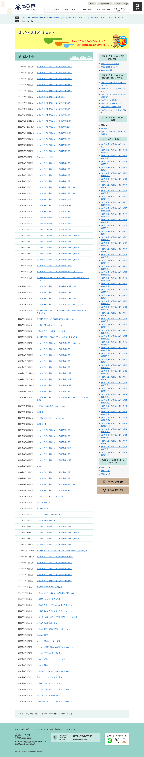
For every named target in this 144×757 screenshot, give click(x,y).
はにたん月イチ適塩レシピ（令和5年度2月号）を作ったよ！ (60, 532)
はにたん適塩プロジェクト (76, 18)
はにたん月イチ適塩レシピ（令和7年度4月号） (54, 175)
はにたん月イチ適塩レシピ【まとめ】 (51, 97)
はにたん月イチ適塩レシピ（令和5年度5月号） (54, 581)
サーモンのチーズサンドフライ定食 (50, 496)
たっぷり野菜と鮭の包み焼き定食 (49, 653)
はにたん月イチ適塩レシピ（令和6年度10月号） (55, 385)
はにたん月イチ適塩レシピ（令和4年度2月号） (54, 181)
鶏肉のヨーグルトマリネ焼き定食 (49, 677)
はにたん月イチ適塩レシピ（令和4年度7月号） (54, 223)
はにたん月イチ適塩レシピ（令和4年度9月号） (54, 211)
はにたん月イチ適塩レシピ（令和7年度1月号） (54, 115)
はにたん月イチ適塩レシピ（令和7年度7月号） (54, 151)
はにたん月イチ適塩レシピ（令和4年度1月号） (54, 266)
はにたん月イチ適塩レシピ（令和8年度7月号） (54, 73)
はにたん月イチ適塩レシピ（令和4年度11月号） (55, 199)
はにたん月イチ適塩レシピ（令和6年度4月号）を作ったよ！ (60, 484)
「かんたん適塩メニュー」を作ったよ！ (52, 659)
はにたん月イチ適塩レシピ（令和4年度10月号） (55, 205)
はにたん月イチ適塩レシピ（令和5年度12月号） (55, 460)
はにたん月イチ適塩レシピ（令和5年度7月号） (54, 569)
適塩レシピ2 (41, 424)
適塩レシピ (25, 21)
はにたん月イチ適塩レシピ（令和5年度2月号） (54, 442)
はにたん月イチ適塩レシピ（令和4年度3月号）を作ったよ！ (60, 187)
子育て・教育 (70, 9)
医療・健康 (87, 9)
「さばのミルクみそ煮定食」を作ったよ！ (53, 611)
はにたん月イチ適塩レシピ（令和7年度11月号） (55, 127)
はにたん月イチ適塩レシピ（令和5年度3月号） (54, 526)
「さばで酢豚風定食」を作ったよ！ (50, 325)
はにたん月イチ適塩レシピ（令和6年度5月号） (54, 478)
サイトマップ (70, 729)
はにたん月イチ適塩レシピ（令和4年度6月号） (54, 229)
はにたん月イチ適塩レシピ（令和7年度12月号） (55, 121)
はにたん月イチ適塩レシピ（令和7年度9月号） (54, 139)
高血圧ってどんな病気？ (110, 64)
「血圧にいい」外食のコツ (111, 103)
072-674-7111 (83, 736)
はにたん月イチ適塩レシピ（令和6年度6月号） (54, 430)
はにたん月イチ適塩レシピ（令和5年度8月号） (54, 563)
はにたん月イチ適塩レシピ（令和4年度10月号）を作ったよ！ (60, 286)
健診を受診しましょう (109, 67)
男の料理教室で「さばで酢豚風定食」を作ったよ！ (56, 319)
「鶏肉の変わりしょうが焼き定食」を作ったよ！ (55, 701)
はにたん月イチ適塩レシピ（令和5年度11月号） (55, 448)
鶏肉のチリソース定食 (45, 157)
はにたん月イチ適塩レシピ (113, 139)
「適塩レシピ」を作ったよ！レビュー (51, 418)
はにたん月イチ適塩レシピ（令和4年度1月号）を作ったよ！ (60, 193)
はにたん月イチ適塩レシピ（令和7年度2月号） (54, 109)
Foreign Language (121, 4)
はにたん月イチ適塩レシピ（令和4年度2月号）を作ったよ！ (60, 343)
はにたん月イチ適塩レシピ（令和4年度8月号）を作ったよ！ (60, 260)
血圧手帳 (104, 128)
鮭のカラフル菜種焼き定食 (47, 623)
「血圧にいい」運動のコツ (111, 107)
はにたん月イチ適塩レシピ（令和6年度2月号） (54, 361)
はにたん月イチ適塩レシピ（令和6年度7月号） (54, 472)
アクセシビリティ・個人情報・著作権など (47, 729)
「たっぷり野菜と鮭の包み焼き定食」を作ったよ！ (56, 647)
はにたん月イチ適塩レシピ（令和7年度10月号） (55, 133)
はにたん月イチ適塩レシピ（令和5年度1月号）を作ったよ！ (60, 539)
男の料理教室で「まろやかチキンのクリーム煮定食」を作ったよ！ (62, 551)
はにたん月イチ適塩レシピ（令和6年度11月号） (55, 379)
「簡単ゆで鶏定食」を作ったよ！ (49, 683)
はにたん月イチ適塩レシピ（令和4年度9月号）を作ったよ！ (60, 272)
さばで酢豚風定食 (43, 502)
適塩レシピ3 (41, 466)
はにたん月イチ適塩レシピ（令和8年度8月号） (54, 67)
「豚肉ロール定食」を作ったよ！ (49, 599)
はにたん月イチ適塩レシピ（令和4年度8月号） (54, 217)
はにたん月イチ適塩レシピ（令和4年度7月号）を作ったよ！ (60, 247)
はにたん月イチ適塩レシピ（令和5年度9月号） (54, 436)
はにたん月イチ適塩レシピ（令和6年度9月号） (54, 391)
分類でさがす (38, 18)
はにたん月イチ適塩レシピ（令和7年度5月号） (54, 169)
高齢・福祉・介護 (103, 9)
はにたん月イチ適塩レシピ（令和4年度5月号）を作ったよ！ (60, 235)
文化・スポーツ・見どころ (120, 10)
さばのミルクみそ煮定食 (46, 520)
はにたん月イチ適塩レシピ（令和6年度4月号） (54, 490)
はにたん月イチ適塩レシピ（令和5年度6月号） (54, 575)
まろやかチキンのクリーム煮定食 (49, 587)
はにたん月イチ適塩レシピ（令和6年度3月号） (54, 355)
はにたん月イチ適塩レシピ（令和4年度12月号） (55, 292)
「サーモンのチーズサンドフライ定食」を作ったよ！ (57, 617)
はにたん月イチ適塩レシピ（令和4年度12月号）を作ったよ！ (60, 298)
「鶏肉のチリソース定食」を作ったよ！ (52, 331)
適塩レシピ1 (105, 467)
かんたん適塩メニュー (45, 665)
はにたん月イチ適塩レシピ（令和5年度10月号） (55, 557)
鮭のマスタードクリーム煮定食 (48, 514)
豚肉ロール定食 (43, 508)
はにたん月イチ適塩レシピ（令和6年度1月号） (54, 367)
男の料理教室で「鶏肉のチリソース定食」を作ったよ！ (58, 337)
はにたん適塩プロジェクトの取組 (100, 18)
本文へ (92, 4)
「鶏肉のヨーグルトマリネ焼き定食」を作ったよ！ (56, 671)
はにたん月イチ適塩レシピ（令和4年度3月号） (54, 349)
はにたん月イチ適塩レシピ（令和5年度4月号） (54, 454)
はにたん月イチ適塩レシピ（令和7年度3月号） (54, 103)
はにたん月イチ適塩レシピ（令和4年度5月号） (54, 241)
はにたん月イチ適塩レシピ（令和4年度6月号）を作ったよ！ (60, 254)
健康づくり (59, 18)
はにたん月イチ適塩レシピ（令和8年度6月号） (54, 79)
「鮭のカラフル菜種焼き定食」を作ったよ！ (54, 629)
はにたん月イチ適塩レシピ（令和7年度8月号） (54, 145)
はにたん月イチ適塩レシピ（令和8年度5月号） (54, 85)
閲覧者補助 (105, 4)
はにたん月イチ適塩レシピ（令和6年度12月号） (55, 373)
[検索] (137, 6)
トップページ (26, 18)
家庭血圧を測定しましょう (111, 70)
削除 (32, 21)
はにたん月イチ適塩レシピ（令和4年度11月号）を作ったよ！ (60, 304)
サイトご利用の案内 (22, 729)
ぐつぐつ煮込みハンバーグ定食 (48, 641)
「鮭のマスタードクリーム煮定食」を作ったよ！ (55, 605)
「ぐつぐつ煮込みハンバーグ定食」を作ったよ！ (55, 689)
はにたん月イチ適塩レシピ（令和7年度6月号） (54, 163)
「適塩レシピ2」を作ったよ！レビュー (51, 406)
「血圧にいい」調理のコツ (111, 100)
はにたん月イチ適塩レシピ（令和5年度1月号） (54, 545)
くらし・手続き (53, 9)
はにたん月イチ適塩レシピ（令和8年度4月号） (54, 91)
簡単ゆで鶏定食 (43, 635)
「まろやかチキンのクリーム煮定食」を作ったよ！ (56, 593)
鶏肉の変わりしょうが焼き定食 (48, 695)
